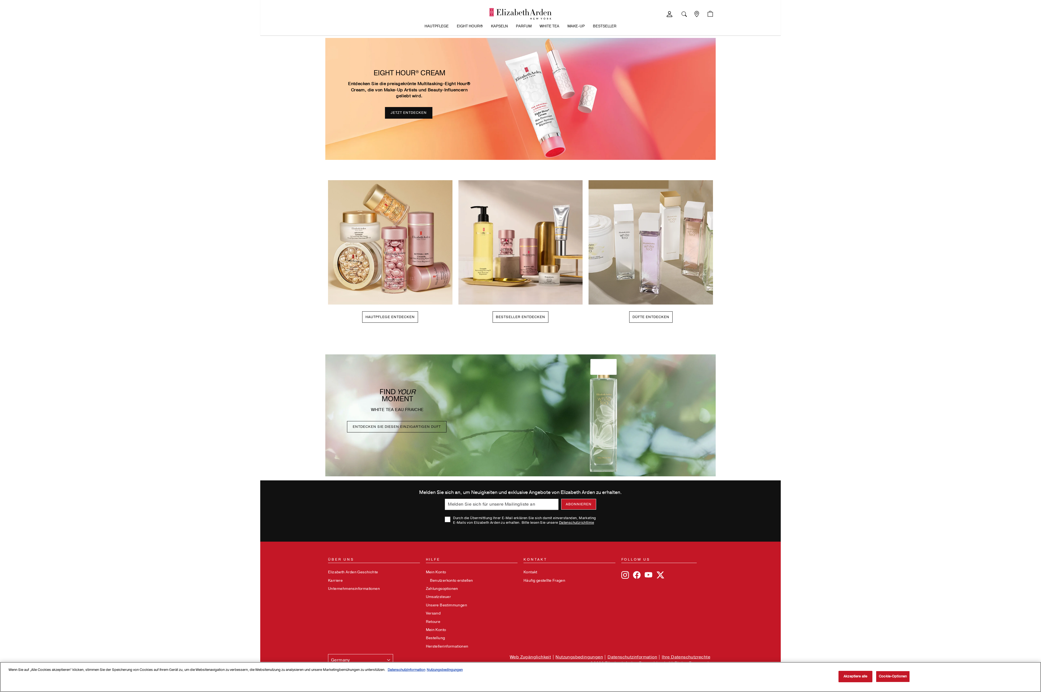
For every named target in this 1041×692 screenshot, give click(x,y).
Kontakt (530, 572)
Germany (340, 660)
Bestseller (604, 26)
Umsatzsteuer (438, 596)
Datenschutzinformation (632, 657)
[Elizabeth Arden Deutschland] (520, 14)
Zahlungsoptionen (442, 588)
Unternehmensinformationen (354, 588)
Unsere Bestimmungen (446, 605)
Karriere (335, 580)
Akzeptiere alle (855, 676)
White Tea (549, 26)
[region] (520, 677)
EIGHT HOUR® (470, 26)
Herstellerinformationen (447, 646)
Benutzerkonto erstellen (451, 580)
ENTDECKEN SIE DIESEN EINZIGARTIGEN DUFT (397, 426)
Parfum (524, 26)
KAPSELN (499, 26)
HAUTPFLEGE (437, 26)
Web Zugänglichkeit (530, 657)
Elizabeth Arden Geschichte (353, 572)
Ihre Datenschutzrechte (686, 657)
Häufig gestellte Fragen (544, 580)
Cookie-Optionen (893, 676)
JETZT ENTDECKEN (409, 112)
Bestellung (435, 638)
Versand (433, 613)
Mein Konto (436, 572)
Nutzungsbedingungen (579, 657)
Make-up (576, 26)
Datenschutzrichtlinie (576, 522)
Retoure (433, 621)
